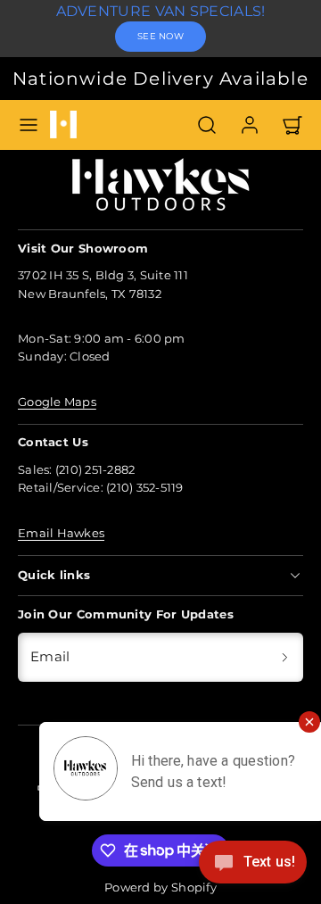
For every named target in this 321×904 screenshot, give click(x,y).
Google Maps (57, 402)
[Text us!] (253, 867)
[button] (28, 125)
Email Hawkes (61, 533)
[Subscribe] (285, 657)
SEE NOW (160, 36)
